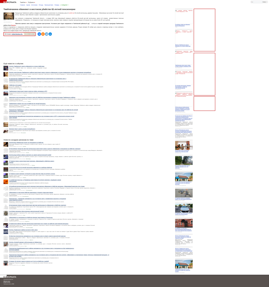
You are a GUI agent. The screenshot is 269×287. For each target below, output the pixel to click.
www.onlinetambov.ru (8, 22)
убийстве (71, 13)
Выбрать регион (7, 282)
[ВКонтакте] (39, 34)
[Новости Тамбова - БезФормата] (8, 2)
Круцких (13, 25)
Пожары (57, 5)
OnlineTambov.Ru (17, 34)
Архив (28, 5)
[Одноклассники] (43, 34)
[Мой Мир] (50, 34)
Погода (41, 5)
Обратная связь (7, 281)
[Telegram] (46, 34)
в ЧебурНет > (65, 5)
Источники (34, 5)
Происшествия (48, 5)
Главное (22, 5)
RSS (13, 283)
